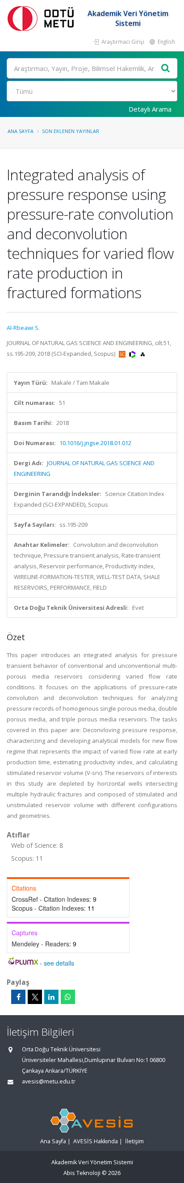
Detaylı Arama (150, 108)
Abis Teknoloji (81, 1173)
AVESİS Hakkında (95, 1141)
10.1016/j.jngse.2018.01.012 (95, 443)
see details (59, 962)
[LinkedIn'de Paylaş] (51, 997)
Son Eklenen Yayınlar (70, 131)
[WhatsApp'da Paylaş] (68, 997)
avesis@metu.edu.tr (48, 1081)
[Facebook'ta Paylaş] (18, 997)
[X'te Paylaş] (35, 997)
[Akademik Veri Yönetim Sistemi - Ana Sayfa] (42, 18)
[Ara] (165, 68)
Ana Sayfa (20, 131)
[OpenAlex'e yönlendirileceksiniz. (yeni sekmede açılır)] (142, 354)
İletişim (134, 1141)
